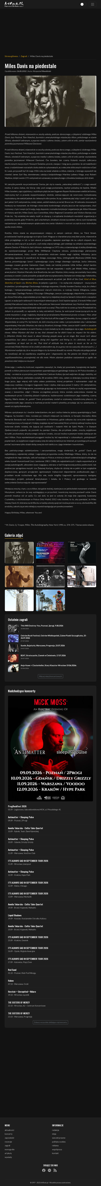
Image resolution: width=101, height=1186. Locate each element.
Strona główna (11, 56)
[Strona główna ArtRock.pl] (14, 4)
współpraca (57, 1149)
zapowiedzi (9, 1138)
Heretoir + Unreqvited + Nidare (22, 991)
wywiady (8, 1157)
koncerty (8, 1134)
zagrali (7, 1145)
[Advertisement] (50, 30)
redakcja (55, 1130)
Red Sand (12, 969)
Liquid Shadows (15, 915)
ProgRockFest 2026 (17, 806)
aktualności (9, 1130)
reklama (55, 1145)
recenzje (8, 1142)
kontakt (55, 1153)
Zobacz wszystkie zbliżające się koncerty (50, 1022)
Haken (11, 980)
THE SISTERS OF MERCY (19, 1002)
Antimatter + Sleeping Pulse (21, 817)
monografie (9, 1149)
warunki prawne (58, 1138)
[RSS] (55, 1170)
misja (54, 1134)
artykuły (8, 1153)
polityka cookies (59, 1142)
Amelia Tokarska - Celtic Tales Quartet (25, 828)
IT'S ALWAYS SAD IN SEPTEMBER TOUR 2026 (28, 860)
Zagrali (24, 56)
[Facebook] (43, 1170)
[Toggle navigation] (92, 4)
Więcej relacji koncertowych (50, 676)
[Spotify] (49, 1170)
